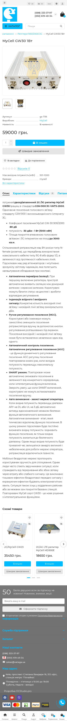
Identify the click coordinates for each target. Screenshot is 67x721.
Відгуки (46, 193)
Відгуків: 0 (24, 168)
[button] (28, 577)
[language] (56, 3)
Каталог (7, 639)
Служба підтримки (15, 630)
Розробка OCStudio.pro (18, 691)
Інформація (10, 618)
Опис (6, 193)
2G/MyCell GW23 (14, 547)
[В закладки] (29, 517)
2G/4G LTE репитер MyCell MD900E (47, 549)
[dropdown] (4, 3)
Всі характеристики (13, 183)
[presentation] (3, 544)
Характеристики (24, 193)
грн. (49, 4)
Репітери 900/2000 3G (30, 33)
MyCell (43, 120)
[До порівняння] (29, 523)
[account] (62, 3)
